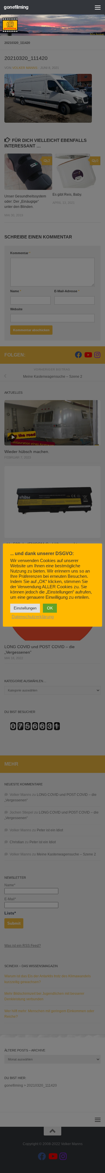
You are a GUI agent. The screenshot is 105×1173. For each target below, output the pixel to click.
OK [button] (50, 608)
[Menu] (97, 7)
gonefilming (16, 7)
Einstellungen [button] (25, 608)
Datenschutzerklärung (33, 616)
